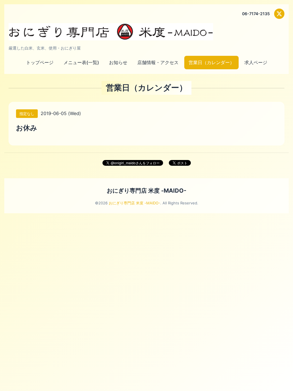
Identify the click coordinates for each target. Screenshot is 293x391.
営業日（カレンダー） (211, 62)
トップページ (40, 62)
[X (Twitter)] (279, 14)
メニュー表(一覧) (81, 62)
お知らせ (118, 62)
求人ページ (255, 62)
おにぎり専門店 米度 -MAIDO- (146, 190)
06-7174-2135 (256, 13)
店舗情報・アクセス (158, 62)
